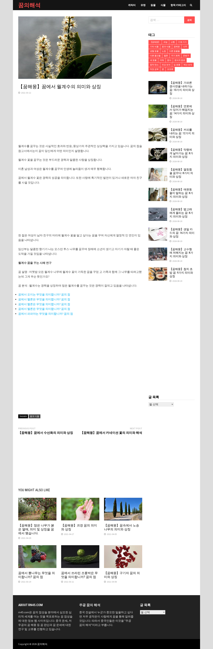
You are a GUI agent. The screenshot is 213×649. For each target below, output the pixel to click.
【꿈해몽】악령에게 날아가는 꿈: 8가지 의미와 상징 (181, 153)
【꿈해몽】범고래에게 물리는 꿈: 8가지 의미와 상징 (181, 213)
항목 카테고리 (178, 5)
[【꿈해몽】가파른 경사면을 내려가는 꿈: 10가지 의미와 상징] (157, 83)
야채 (162, 60)
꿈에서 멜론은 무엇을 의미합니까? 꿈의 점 (44, 299)
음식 (169, 60)
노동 (164, 51)
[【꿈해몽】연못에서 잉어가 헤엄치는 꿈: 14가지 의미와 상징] (157, 106)
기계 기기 (182, 42)
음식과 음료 (179, 60)
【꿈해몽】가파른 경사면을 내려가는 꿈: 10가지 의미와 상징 (181, 88)
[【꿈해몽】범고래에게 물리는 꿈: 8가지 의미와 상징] (157, 209)
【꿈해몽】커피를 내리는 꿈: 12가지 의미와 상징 (181, 133)
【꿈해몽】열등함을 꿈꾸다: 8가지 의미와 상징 (181, 173)
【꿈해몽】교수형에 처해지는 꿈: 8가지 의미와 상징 (181, 253)
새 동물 (153, 60)
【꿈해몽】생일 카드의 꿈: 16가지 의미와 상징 (181, 233)
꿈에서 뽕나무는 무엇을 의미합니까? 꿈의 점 (36, 575)
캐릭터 (132, 5)
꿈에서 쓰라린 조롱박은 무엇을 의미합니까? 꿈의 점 (79, 575)
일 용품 (177, 64)
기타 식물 (154, 46)
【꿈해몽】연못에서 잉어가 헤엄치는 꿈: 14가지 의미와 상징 (181, 112)
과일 (165, 42)
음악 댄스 (154, 64)
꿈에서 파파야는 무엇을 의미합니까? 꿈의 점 (45, 313)
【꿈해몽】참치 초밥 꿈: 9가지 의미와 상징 (181, 272)
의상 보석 (166, 64)
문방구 (186, 55)
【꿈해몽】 (155, 42)
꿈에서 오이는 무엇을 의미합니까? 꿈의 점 (44, 294)
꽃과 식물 (34, 416)
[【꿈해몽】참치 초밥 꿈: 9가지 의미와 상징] (157, 269)
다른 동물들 (174, 51)
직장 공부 (154, 69)
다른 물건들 (155, 55)
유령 (143, 5)
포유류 (170, 69)
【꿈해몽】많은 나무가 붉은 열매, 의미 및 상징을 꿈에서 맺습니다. (36, 529)
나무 (185, 46)
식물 (163, 5)
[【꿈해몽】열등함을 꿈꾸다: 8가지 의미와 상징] (157, 170)
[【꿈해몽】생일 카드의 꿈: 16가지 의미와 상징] (157, 229)
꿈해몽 (177, 46)
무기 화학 (175, 55)
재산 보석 (188, 64)
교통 (173, 42)
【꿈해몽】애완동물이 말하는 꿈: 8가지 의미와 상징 (181, 193)
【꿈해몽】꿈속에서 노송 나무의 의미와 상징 (121, 527)
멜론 (166, 55)
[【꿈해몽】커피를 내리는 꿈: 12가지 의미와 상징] (157, 130)
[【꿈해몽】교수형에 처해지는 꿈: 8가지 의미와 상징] (157, 249)
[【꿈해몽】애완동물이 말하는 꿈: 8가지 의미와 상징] (157, 190)
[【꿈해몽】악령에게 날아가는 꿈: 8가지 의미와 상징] (157, 150)
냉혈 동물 (154, 51)
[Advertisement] (80, 122)
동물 (153, 5)
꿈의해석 (29, 5)
